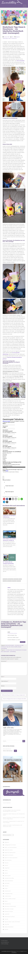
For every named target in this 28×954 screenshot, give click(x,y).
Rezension (9, 581)
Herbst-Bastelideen (9, 880)
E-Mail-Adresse (4, 681)
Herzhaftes (7, 883)
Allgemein (18, 36)
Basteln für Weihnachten (10, 852)
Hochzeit (6, 885)
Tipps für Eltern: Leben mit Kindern (12, 921)
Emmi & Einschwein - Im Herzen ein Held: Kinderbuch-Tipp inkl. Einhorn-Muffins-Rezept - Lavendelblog (12, 647)
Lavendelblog (3, 951)
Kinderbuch (16, 579)
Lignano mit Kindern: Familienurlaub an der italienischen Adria (12, 825)
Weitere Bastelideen (9, 926)
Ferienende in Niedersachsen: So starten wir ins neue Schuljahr (13, 822)
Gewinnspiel (10, 579)
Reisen (6, 901)
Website (2, 686)
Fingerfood (7, 868)
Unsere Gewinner (7, 802)
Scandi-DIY (7, 914)
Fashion (6, 865)
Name (2, 676)
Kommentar (4, 661)
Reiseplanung (8, 903)
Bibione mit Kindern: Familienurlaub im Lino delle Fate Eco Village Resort (14, 818)
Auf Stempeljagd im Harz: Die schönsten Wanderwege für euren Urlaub (12, 810)
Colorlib (21, 951)
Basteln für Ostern (9, 850)
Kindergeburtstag (8, 893)
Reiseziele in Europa (9, 909)
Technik (6, 919)
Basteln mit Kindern (9, 855)
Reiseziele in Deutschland (10, 906)
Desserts (6, 862)
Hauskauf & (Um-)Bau (9, 878)
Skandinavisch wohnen (10, 916)
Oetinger (4, 581)
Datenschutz (13, 951)
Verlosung (14, 581)
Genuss (6, 873)
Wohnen (6, 929)
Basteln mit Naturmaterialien (11, 857)
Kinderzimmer (8, 896)
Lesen (20, 579)
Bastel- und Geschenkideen (11, 847)
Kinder (9, 38)
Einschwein (5, 579)
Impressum (9, 951)
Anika (12, 36)
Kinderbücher (14, 38)
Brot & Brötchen (8, 860)
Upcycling (7, 924)
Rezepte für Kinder (9, 911)
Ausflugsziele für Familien (10, 844)
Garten (6, 870)
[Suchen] (23, 741)
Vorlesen (18, 581)
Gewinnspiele (5, 38)
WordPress (15, 952)
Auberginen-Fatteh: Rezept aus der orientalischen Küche (14, 814)
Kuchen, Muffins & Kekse (10, 898)
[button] (4, 499)
